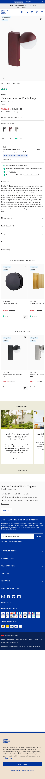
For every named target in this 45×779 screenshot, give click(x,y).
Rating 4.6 (28, 2)
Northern (4, 94)
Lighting (8, 83)
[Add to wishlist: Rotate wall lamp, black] (25, 266)
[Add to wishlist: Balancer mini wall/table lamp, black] (25, 337)
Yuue (3, 104)
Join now (6, 510)
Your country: (6, 542)
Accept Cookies (22, 764)
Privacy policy (38, 639)
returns (13, 172)
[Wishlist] (32, 12)
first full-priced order (31, 175)
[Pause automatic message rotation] (42, 1)
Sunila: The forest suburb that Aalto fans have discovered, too (17, 436)
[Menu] (42, 12)
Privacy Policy (8, 758)
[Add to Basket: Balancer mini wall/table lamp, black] (25, 388)
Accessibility (14, 642)
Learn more (5, 504)
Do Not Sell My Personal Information (11, 639)
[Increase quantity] (10, 138)
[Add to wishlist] (41, 19)
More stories (22, 470)
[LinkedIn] (19, 596)
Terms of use (28, 639)
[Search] (22, 12)
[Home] (2, 83)
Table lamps (16, 83)
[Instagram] (3, 596)
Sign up (38, 536)
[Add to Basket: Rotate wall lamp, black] (25, 317)
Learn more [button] (7, 160)
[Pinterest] (13, 596)
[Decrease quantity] (3, 138)
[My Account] (27, 12)
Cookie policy (5, 642)
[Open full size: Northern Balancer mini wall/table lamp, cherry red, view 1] (22, 48)
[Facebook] (8, 596)
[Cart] (37, 12)
